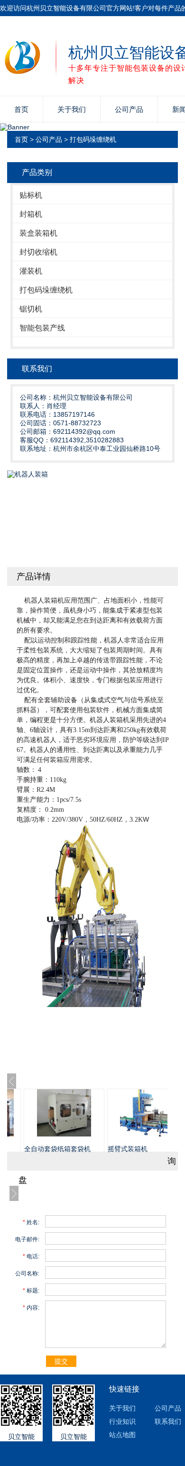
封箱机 (30, 214)
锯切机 (30, 309)
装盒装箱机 (38, 233)
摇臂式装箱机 (128, 1149)
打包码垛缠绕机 (93, 139)
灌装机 (30, 271)
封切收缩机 (38, 252)
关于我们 (71, 109)
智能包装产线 (42, 328)
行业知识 (122, 1421)
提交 (61, 1361)
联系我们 (168, 1421)
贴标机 (30, 195)
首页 (21, 109)
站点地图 (122, 1435)
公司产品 (129, 109)
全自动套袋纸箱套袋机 (57, 1149)
